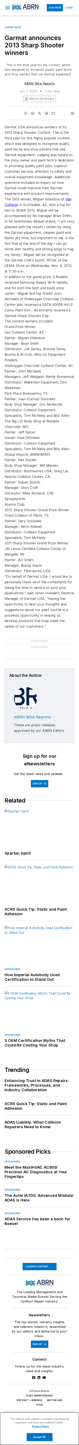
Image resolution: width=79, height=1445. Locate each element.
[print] (72, 113)
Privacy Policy (40, 1426)
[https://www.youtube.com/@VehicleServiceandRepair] (44, 1371)
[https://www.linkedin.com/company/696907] (39, 1371)
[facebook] (26, 113)
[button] (7, 8)
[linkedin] (33, 113)
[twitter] (39, 113)
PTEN (39, 1398)
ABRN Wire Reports (39, 83)
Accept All (39, 1437)
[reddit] (46, 113)
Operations (13, 27)
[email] (53, 113)
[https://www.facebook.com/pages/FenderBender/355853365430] (34, 1371)
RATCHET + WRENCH (29, 1394)
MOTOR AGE (54, 1394)
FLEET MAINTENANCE (39, 1389)
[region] (39, 1428)
